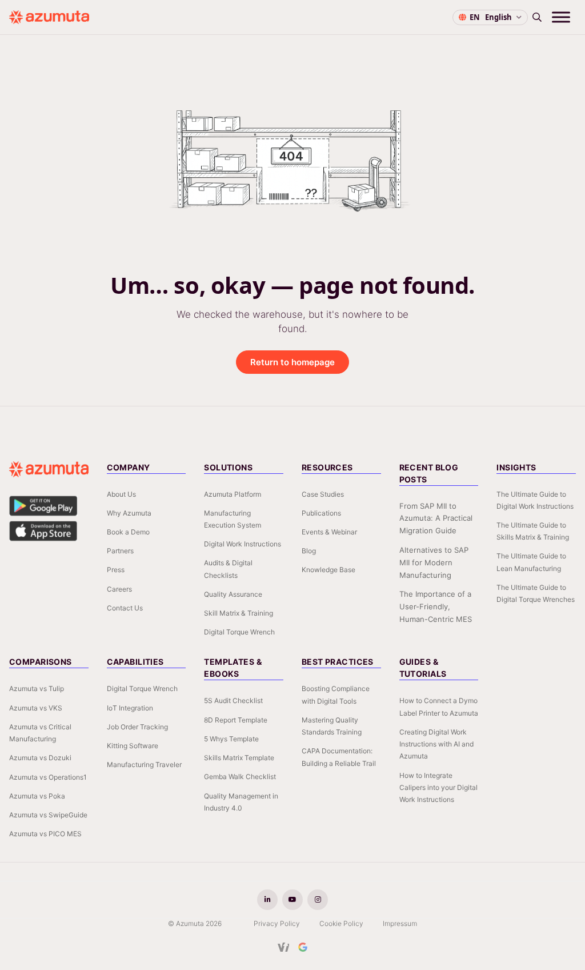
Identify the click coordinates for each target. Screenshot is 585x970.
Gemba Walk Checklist (240, 776)
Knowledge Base (328, 569)
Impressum (400, 923)
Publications (321, 513)
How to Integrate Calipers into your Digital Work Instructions (438, 787)
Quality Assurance (233, 594)
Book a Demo (128, 532)
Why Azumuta (129, 513)
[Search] (537, 17)
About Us (121, 494)
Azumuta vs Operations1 (48, 777)
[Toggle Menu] (561, 16)
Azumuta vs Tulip (36, 688)
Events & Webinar (329, 532)
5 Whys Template (231, 739)
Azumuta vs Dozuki (40, 757)
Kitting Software (132, 745)
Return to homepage (292, 362)
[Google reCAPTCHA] (302, 947)
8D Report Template (235, 720)
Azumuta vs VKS (35, 708)
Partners (120, 550)
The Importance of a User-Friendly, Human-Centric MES (435, 606)
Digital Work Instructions (242, 544)
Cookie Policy (341, 923)
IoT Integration (130, 708)
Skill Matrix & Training (238, 613)
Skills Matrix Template (239, 757)
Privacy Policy (277, 923)
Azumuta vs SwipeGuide (48, 815)
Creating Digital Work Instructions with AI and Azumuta (436, 744)
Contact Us (125, 608)
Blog (309, 550)
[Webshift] (284, 947)
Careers (119, 589)
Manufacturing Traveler (144, 764)
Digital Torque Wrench (239, 632)
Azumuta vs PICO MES (45, 833)
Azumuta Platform (232, 494)
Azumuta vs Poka (37, 796)
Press (116, 569)
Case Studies (323, 494)
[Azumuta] (49, 17)
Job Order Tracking (137, 726)
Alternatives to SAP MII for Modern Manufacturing (433, 562)
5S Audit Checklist (233, 700)
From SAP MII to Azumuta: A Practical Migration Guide (435, 518)
